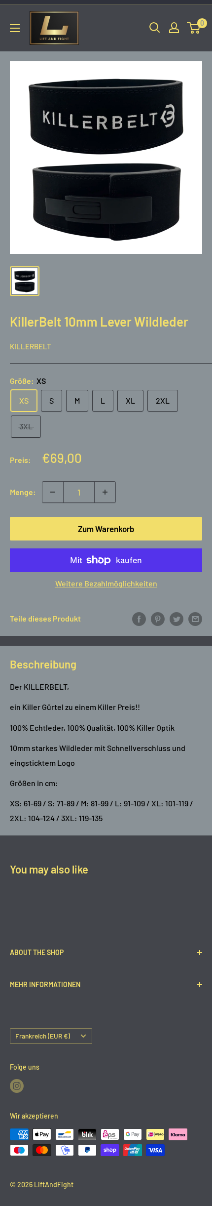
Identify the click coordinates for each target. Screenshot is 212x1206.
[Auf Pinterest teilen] (158, 618)
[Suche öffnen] (154, 27)
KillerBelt (30, 346)
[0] (194, 28)
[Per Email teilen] (195, 618)
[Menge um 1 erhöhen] (105, 492)
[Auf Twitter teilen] (176, 618)
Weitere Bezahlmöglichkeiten (106, 583)
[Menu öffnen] (15, 28)
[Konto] (174, 27)
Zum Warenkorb (106, 529)
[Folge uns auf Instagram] (17, 1086)
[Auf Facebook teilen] (139, 618)
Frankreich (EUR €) (42, 1036)
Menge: (23, 492)
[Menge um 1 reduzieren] (52, 492)
